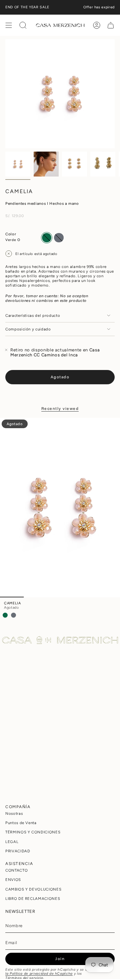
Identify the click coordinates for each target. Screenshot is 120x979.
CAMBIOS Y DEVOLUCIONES (33, 889)
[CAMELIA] (60, 507)
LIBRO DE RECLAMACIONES (32, 898)
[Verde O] (5, 615)
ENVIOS (13, 879)
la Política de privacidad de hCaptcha (39, 973)
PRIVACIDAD (17, 851)
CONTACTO (16, 870)
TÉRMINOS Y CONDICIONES (32, 832)
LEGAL (11, 841)
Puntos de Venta (21, 822)
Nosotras (14, 813)
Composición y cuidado (28, 329)
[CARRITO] (111, 25)
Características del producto (32, 315)
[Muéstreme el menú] (8, 25)
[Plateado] (13, 615)
